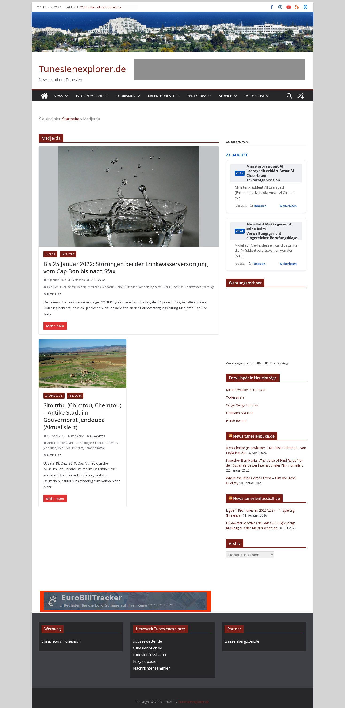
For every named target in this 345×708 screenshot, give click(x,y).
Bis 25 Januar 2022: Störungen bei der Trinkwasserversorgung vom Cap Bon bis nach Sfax (125, 267)
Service (225, 96)
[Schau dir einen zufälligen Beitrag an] (300, 95)
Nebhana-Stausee (239, 413)
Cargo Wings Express (242, 405)
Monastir (108, 287)
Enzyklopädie (199, 96)
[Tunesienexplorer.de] (44, 95)
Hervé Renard (236, 420)
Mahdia (82, 287)
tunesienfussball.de (150, 654)
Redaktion (78, 280)
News (58, 96)
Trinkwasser (193, 287)
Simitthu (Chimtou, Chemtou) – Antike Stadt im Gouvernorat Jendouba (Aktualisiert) (82, 416)
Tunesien (259, 206)
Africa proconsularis (60, 443)
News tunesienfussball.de (256, 498)
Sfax (158, 287)
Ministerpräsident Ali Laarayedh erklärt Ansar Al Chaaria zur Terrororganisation (270, 173)
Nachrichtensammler (151, 668)
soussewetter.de (147, 641)
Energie (50, 254)
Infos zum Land (90, 96)
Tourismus (125, 96)
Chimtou (112, 443)
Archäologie (54, 395)
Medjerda (94, 287)
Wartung (208, 287)
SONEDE (167, 287)
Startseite (70, 118)
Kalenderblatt (161, 96)
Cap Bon (53, 287)
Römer (89, 448)
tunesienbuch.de (147, 648)
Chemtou (99, 443)
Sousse (179, 287)
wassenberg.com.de (242, 641)
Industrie (68, 254)
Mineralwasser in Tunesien (246, 389)
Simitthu (100, 448)
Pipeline (131, 287)
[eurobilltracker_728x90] (125, 593)
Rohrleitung (146, 287)
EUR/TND (261, 363)
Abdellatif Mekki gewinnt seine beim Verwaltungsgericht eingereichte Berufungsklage (271, 231)
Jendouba (75, 395)
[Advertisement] (219, 69)
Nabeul (120, 287)
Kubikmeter (67, 287)
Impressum (254, 96)
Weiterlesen (288, 206)
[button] (65, 96)
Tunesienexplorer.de (82, 69)
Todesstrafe (235, 397)
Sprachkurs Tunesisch (61, 641)
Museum (77, 448)
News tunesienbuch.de (254, 436)
